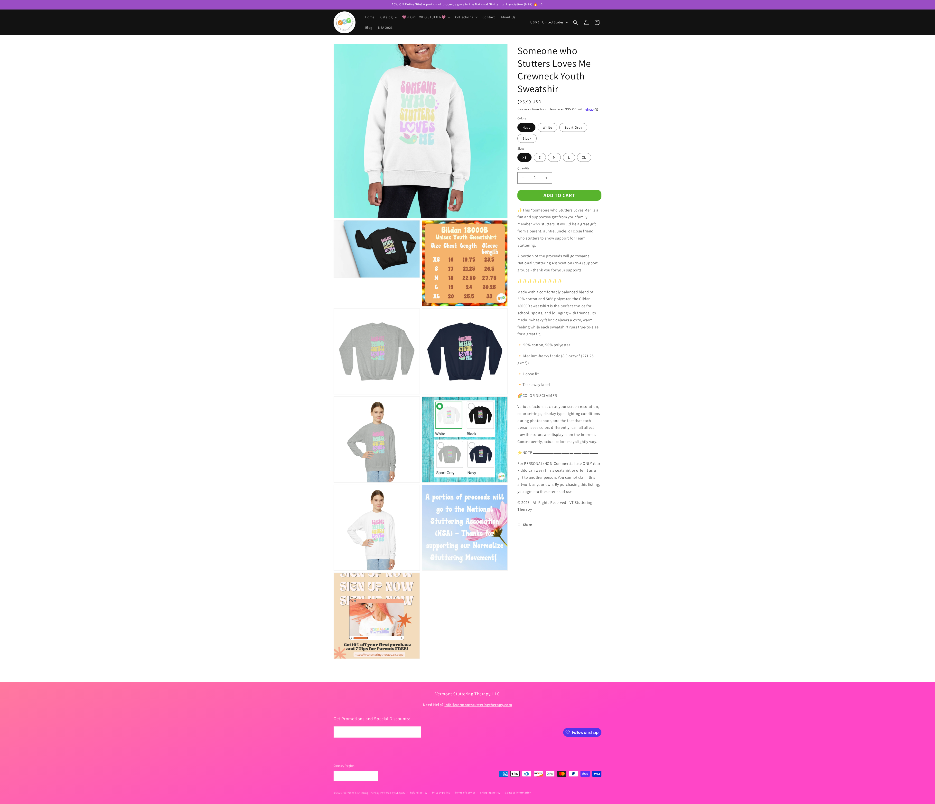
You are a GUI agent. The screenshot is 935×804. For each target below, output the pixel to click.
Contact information (518, 792)
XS (524, 157)
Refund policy (418, 792)
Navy (526, 127)
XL (584, 157)
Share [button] (527, 524)
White (547, 127)
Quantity (523, 168)
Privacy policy (441, 792)
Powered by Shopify (392, 792)
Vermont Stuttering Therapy (362, 792)
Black (527, 138)
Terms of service (465, 792)
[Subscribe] (415, 732)
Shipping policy (490, 792)
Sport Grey (573, 127)
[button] (388, 17)
